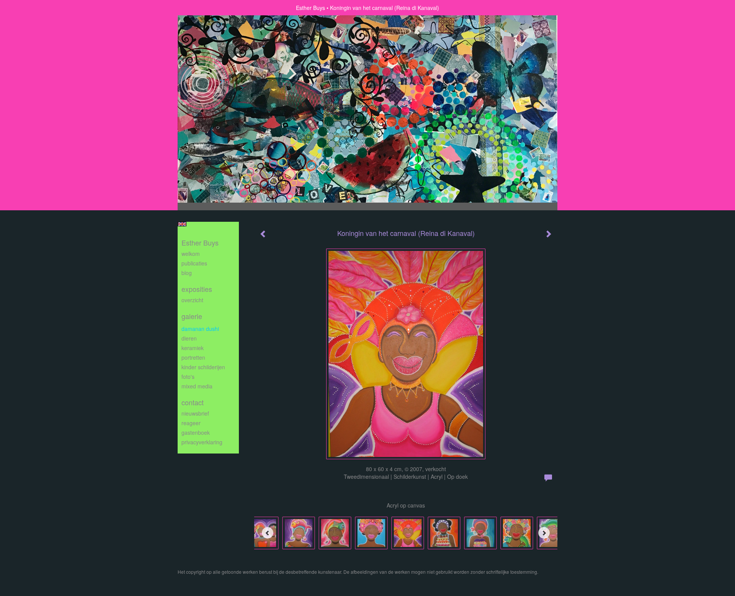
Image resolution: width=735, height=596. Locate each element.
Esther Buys (310, 7)
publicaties (194, 263)
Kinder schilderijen (203, 367)
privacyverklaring (201, 442)
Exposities (196, 289)
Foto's (187, 376)
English (182, 224)
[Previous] (267, 533)
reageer (191, 423)
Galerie (191, 316)
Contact (192, 402)
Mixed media (196, 386)
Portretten (193, 357)
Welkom (190, 253)
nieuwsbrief (195, 413)
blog (186, 273)
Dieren (189, 338)
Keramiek (192, 348)
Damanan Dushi (200, 328)
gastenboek (195, 432)
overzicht (192, 300)
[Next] (544, 533)
